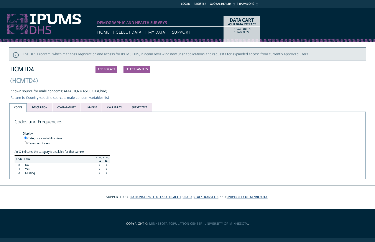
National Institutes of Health (155, 197)
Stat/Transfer (206, 197)
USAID (187, 197)
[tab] (18, 107)
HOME (103, 32)
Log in (185, 4)
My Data (156, 32)
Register (200, 4)
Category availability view (44, 138)
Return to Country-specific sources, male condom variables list (59, 98)
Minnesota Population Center (176, 224)
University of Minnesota (247, 197)
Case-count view (38, 143)
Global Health (220, 4)
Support (181, 32)
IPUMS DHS (9, 10)
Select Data (128, 32)
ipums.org (246, 4)
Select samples (137, 69)
